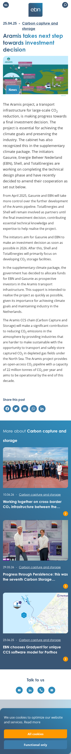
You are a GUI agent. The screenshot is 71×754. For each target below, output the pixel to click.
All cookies (35, 734)
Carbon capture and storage (40, 494)
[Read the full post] (35, 469)
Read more (32, 722)
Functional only (35, 745)
